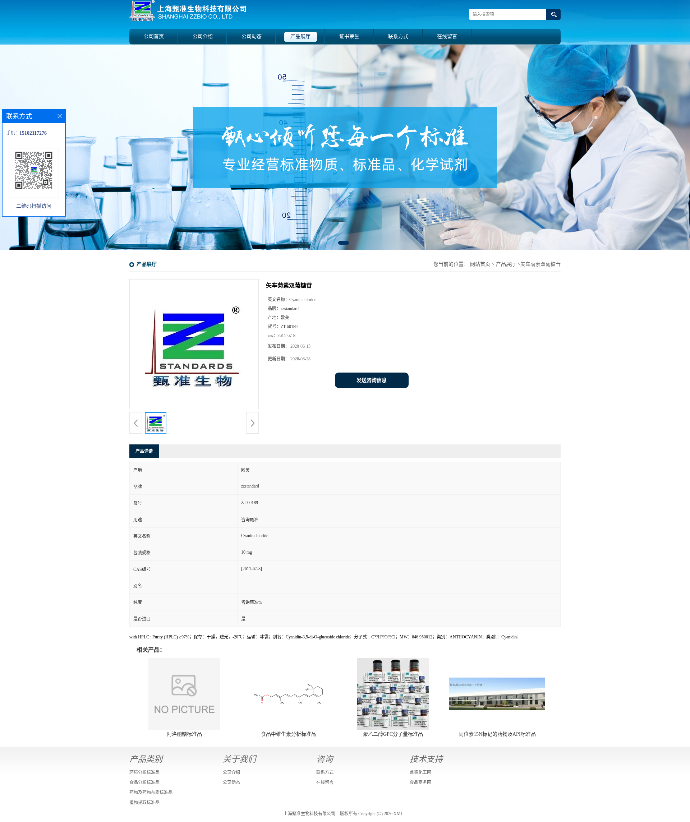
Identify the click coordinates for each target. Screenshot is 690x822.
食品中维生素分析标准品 (288, 734)
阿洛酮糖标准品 (184, 734)
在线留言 (447, 36)
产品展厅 (300, 36)
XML (398, 813)
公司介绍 (203, 36)
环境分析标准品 (144, 772)
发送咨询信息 (371, 380)
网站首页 (480, 264)
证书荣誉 (349, 36)
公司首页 (154, 36)
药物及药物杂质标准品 (150, 792)
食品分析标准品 (144, 782)
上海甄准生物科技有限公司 (309, 813)
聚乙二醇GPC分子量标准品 (393, 734)
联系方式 (398, 36)
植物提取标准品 (144, 802)
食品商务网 (420, 782)
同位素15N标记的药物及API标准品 (497, 734)
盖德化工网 (420, 772)
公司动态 (252, 36)
